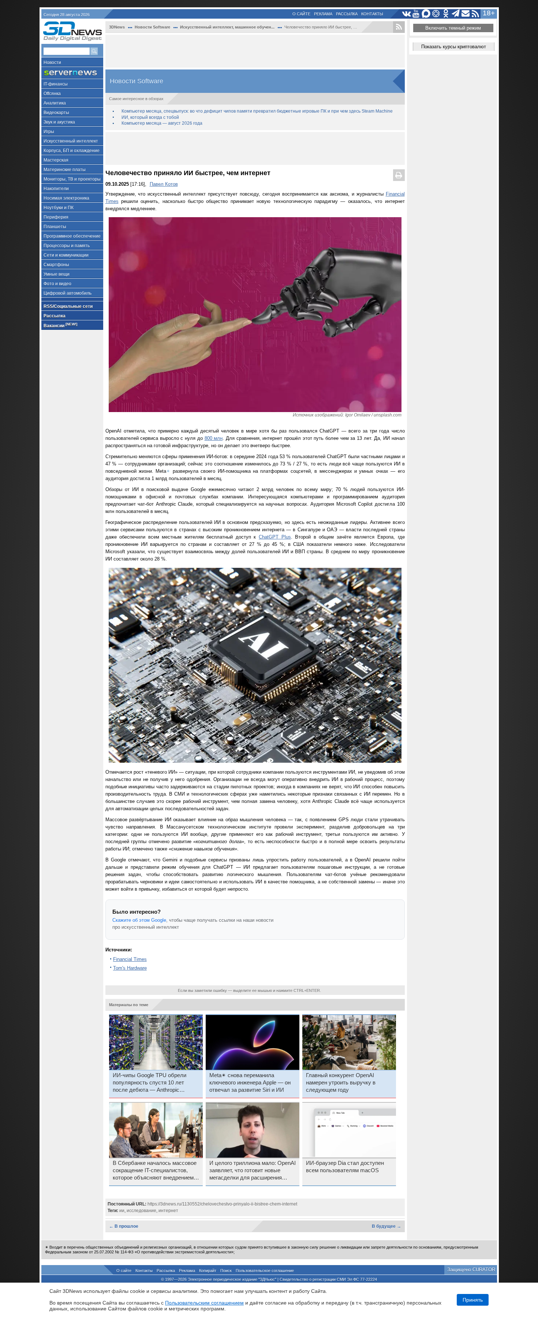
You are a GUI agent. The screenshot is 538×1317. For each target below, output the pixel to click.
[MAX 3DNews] (426, 13)
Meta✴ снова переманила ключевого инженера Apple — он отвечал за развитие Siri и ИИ (250, 1082)
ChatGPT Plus (275, 537)
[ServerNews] (72, 73)
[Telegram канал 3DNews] (456, 13)
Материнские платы (65, 169)
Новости (52, 62)
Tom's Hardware (130, 968)
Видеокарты (56, 112)
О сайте (301, 14)
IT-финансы (56, 84)
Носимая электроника (66, 198)
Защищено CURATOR (471, 1269)
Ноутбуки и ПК (59, 207)
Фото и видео (57, 283)
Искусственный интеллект (71, 141)
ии (121, 1210)
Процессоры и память (67, 245)
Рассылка (347, 14)
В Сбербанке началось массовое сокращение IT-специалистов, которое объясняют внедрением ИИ (155, 1170)
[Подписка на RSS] (476, 13)
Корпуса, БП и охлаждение (72, 150)
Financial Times (130, 959)
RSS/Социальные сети (68, 306)
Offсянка (52, 93)
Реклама (323, 14)
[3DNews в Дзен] (436, 13)
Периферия (56, 217)
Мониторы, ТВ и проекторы (72, 179)
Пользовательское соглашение (265, 1270)
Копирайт (207, 1270)
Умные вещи (57, 274)
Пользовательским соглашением (204, 1303)
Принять (473, 1300)
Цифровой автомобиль (67, 293)
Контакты (372, 14)
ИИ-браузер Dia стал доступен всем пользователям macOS (345, 1166)
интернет (168, 1210)
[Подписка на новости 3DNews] (466, 13)
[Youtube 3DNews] (416, 13)
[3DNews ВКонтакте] (406, 13)
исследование (141, 1210)
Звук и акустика (59, 122)
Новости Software (152, 27)
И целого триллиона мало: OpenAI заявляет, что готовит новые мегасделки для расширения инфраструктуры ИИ (252, 1170)
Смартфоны (56, 264)
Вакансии (60, 325)
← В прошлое (123, 1226)
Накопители (56, 188)
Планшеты (55, 226)
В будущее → (386, 1226)
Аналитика (55, 103)
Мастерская (56, 160)
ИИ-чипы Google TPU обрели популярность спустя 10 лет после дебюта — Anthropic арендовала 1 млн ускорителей (152, 1083)
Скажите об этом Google (139, 920)
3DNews (117, 27)
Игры (49, 131)
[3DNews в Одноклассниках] (446, 13)
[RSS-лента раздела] (399, 27)
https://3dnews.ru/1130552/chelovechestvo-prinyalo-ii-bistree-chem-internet (222, 1204)
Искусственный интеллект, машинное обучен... (227, 27)
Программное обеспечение (72, 236)
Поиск (226, 1270)
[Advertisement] (255, 51)
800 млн (214, 438)
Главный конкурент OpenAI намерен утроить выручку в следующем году (341, 1082)
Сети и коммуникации (66, 255)
